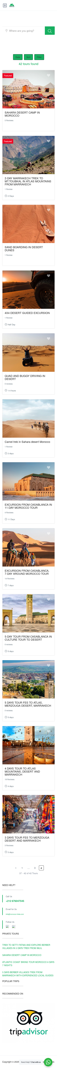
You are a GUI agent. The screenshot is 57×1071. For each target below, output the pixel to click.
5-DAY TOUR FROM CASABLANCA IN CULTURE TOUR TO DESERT (28, 637)
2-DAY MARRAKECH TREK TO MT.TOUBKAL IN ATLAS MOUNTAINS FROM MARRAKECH (28, 181)
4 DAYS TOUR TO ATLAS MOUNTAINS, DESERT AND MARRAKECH (22, 771)
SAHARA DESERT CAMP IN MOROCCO (22, 113)
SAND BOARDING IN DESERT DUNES (24, 248)
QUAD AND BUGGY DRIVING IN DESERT (25, 377)
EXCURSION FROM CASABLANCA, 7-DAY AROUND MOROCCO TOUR (27, 572)
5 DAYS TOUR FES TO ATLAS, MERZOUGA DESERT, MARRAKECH (28, 703)
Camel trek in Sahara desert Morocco (27, 442)
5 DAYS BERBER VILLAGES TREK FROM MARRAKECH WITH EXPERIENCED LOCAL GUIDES (27, 974)
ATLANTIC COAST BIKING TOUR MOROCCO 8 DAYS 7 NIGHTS (28, 963)
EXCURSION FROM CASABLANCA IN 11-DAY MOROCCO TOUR (28, 505)
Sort (28, 57)
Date (18, 57)
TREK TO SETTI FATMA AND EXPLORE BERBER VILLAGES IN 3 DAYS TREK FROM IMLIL (26, 946)
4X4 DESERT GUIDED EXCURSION (27, 313)
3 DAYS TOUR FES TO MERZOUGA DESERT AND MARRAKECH (27, 838)
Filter (39, 57)
